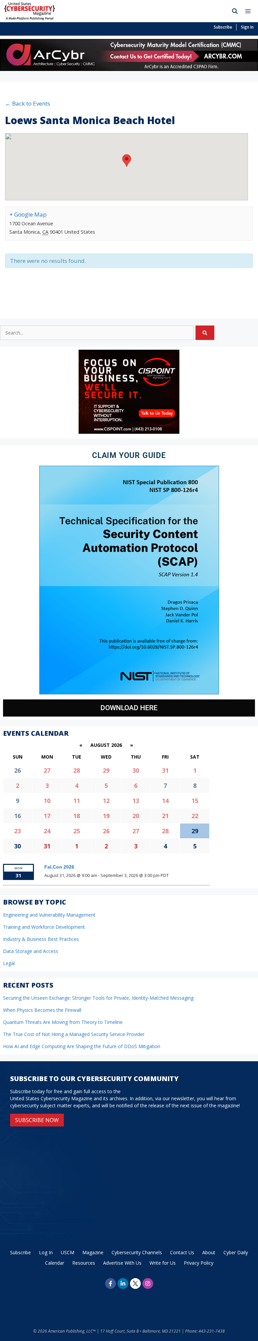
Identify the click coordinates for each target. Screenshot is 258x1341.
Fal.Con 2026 (59, 867)
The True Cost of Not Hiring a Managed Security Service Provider (73, 1034)
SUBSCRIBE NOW (37, 1120)
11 (76, 801)
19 (106, 816)
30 (135, 770)
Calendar (54, 1263)
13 (135, 801)
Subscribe (223, 27)
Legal (9, 963)
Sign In (247, 27)
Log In (46, 1252)
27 (47, 770)
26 (106, 831)
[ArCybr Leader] (129, 69)
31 (165, 770)
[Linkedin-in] (123, 1283)
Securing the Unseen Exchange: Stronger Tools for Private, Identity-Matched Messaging (98, 998)
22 (194, 816)
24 (47, 831)
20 (135, 816)
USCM (67, 1252)
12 (106, 801)
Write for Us (162, 1263)
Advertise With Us (122, 1263)
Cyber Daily (235, 1252)
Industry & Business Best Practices (41, 939)
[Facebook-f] (110, 1283)
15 (194, 801)
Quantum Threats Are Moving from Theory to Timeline (63, 1022)
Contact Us (182, 1252)
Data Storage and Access (30, 951)
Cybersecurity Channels (137, 1252)
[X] (135, 1283)
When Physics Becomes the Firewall (42, 1010)
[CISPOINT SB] (129, 432)
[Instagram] (147, 1283)
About (208, 1252)
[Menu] (249, 11)
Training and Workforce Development (44, 927)
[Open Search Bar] (235, 11)
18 (76, 816)
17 (47, 816)
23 (17, 831)
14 (165, 801)
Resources (83, 1263)
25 (76, 831)
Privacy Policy (198, 1263)
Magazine (92, 1252)
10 (47, 801)
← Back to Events (27, 103)
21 (165, 816)
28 (76, 770)
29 (106, 770)
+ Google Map (28, 214)
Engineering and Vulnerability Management (49, 915)
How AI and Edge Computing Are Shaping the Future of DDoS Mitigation (81, 1046)
